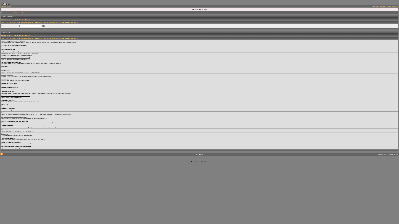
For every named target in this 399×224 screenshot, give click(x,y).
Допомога (394, 6)
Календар (375, 6)
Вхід (199, 9)
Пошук (389, 6)
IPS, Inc (206, 161)
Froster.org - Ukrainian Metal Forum (10, 12)
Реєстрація (204, 9)
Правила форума (6, 6)
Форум (193, 161)
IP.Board (197, 161)
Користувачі (383, 6)
